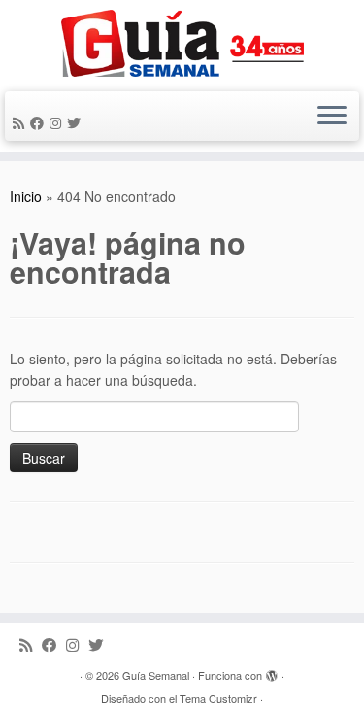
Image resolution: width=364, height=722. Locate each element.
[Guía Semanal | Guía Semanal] (182, 43)
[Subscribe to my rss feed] (21, 122)
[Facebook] (40, 122)
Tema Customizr (218, 697)
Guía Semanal (155, 675)
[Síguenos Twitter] (76, 122)
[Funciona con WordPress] (272, 671)
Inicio (26, 196)
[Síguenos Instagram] (58, 122)
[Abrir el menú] (332, 116)
